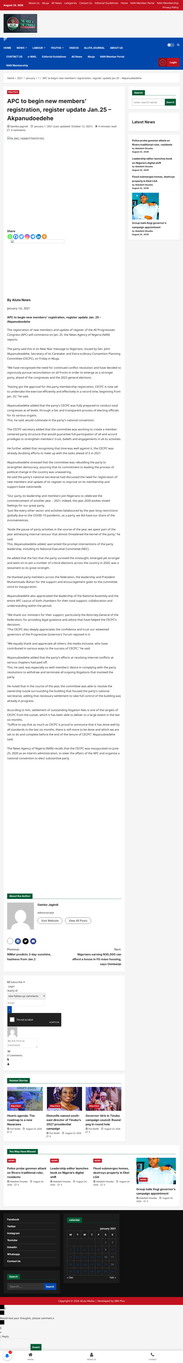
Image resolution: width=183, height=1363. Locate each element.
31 (112, 1271)
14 (91, 1257)
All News (56, 3)
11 (70, 1257)
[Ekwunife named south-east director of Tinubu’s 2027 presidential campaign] (64, 1099)
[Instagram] (27, 236)
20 (84, 1264)
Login (173, 62)
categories (70, 3)
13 (84, 1257)
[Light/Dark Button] (170, 45)
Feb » (113, 1277)
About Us (34, 3)
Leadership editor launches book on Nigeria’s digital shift (69, 1173)
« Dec (70, 1277)
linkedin (12, 1247)
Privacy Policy (171, 7)
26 (77, 1271)
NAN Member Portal (142, 3)
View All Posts (78, 921)
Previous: (29, 954)
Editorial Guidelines (106, 3)
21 (91, 1264)
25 (70, 1271)
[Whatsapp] (10, 236)
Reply (5, 1336)
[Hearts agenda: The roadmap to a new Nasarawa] (25, 1099)
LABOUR (38, 47)
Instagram (13, 1233)
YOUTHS (56, 47)
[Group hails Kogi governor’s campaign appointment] (145, 206)
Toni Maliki (15, 1128)
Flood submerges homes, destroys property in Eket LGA (111, 1173)
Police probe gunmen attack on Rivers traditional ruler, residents (26, 1173)
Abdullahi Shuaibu (19, 1181)
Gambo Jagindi (19, 126)
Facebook (13, 1219)
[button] (5, 39)
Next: (96, 957)
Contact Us (85, 3)
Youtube (12, 1240)
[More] (44, 236)
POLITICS (13, 92)
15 (98, 1257)
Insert (36, 1347)
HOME (7, 47)
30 (105, 1271)
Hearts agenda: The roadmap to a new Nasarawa (21, 1120)
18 (70, 1264)
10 (112, 1249)
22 (98, 1264)
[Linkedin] (38, 236)
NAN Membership (168, 3)
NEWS (20, 47)
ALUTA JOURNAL (94, 47)
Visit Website (50, 921)
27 (84, 1271)
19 (77, 1264)
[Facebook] (15, 236)
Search (138, 92)
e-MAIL (32, 56)
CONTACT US (14, 56)
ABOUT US (116, 47)
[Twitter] (21, 236)
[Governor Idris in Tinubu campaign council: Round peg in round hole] (103, 1099)
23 (105, 1264)
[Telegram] (32, 236)
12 (77, 1257)
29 (98, 1271)
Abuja (45, 3)
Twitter (11, 1226)
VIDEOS (74, 47)
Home (124, 3)
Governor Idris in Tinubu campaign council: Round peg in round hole (103, 1120)
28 (91, 1271)
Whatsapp (13, 1254)
